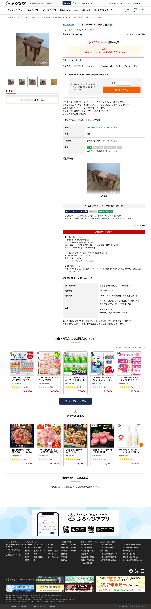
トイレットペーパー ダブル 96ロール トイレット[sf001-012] (75, 379)
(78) (24, 459)
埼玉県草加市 (123, 383)
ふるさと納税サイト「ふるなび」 (18, 17)
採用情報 (52, 606)
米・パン (27, 548)
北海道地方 (64, 548)
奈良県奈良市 (68, 24)
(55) (51, 387)
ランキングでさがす (16, 10)
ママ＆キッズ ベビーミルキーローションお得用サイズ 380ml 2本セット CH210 (129, 451)
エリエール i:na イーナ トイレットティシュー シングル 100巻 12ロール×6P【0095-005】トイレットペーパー (101, 379)
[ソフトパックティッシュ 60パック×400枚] (49, 364)
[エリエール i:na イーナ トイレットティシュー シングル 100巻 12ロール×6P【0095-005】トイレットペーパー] (102, 364)
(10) (131, 459)
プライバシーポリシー (38, 606)
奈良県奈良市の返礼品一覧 (61, 17)
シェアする (141, 225)
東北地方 (64, 551)
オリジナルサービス (105, 10)
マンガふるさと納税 (129, 554)
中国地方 (73, 544)
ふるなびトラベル (137, 3)
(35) (105, 459)
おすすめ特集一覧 (86, 544)
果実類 (27, 554)
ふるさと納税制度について (109, 554)
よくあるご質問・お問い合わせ (85, 3)
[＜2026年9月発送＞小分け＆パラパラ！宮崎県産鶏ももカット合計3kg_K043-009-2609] (49, 436)
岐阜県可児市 (97, 383)
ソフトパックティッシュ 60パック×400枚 (48, 379)
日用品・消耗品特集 (87, 560)
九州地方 (73, 551)
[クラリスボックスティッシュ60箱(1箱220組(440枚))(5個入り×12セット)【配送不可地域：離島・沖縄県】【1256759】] (22, 364)
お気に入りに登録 (137, 34)
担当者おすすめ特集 (87, 551)
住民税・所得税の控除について (110, 560)
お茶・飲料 (37, 548)
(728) (132, 387)
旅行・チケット (53, 554)
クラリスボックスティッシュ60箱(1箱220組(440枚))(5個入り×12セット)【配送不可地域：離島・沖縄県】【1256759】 (22, 379)
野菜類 (27, 560)
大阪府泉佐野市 (44, 383)
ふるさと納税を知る (82, 10)
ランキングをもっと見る (75, 401)
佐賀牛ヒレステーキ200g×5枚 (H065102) (102, 451)
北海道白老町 (123, 456)
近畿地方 (47, 17)
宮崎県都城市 (16, 456)
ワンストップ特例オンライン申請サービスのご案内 (100, 218)
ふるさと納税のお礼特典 (130, 548)
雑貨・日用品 (77, 17)
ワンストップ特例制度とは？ (132, 544)
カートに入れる (121, 90)
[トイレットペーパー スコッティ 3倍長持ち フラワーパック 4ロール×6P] (129, 364)
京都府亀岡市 (70, 456)
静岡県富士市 (70, 383)
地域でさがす (33, 10)
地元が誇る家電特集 (87, 557)
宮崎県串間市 (43, 456)
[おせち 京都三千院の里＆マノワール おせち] (75, 436)
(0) (51, 459)
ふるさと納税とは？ (107, 544)
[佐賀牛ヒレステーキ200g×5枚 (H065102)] (102, 436)
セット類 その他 (53, 557)
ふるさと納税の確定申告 (108, 557)
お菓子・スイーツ (39, 551)
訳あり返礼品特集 (86, 548)
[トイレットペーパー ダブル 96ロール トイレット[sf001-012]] (75, 364)
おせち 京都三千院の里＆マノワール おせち (74, 451)
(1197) (79, 387)
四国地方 (73, 548)
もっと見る (103, 196)
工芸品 (50, 548)
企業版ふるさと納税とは (130, 557)
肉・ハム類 (28, 544)
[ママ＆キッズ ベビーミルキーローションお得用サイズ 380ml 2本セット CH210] (129, 436)
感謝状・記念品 (53, 551)
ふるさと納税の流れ (107, 548)
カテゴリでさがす (49, 10)
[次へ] (141, 445)
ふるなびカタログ (118, 3)
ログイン (127, 12)
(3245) (25, 387)
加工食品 (51, 544)
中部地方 (64, 557)
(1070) (105, 387)
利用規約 (23, 606)
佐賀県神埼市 (97, 456)
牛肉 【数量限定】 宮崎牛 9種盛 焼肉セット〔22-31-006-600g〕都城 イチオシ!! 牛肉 (21, 451)
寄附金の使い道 (128, 551)
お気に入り (135, 12)
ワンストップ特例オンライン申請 (89, 25)
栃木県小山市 (16, 383)
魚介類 (27, 557)
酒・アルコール (39, 544)
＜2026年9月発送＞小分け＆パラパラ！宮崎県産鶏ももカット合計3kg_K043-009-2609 (49, 451)
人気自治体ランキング (13, 555)
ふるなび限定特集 (86, 563)
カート (143, 12)
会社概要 (13, 606)
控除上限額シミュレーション (110, 551)
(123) (78, 459)
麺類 (35, 554)
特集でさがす (65, 10)
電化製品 (27, 551)
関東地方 (64, 554)
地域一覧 (64, 544)
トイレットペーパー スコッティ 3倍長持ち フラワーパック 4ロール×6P (129, 379)
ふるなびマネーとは (71, 60)
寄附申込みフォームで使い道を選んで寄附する (88, 74)
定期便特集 (84, 554)
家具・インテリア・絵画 (93, 17)
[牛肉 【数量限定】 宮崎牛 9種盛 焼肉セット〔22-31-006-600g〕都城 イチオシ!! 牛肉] (22, 436)
